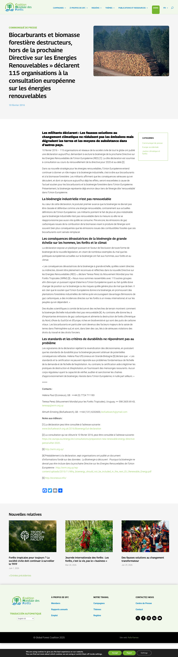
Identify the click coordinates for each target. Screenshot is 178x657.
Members (55, 603)
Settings (144, 653)
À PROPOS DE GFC (77, 8)
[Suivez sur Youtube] (160, 618)
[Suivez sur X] (138, 618)
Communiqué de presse (23, 27)
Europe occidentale (150, 147)
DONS (155, 8)
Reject (129, 653)
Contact (139, 609)
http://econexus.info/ (55, 478)
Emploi (54, 615)
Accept (115, 653)
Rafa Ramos (133, 637)
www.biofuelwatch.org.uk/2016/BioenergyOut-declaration (71, 428)
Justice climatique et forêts (151, 152)
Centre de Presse (144, 603)
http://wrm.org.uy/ (54, 449)
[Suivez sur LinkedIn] (154, 618)
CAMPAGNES (58, 8)
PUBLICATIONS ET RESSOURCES (132, 8)
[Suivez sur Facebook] (143, 618)
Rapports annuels (59, 609)
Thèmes (97, 609)
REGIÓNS (95, 8)
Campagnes (99, 603)
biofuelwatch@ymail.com (114, 412)
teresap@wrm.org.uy (52, 405)
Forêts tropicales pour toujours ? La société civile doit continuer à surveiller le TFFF (31, 560)
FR (164, 8)
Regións (97, 615)
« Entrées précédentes (20, 575)
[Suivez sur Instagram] (149, 618)
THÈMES (108, 8)
